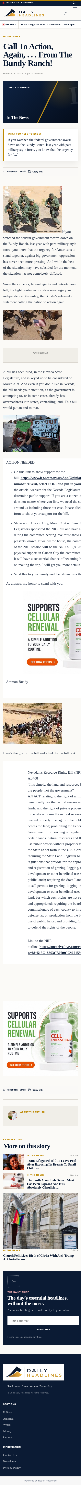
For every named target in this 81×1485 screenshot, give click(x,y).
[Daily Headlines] (24, 13)
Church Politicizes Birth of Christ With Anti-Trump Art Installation (38, 1257)
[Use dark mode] (74, 3)
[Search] (65, 13)
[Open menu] (74, 13)
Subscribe (43, 1329)
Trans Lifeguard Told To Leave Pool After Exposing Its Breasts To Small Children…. (49, 24)
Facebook (12, 171)
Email (23, 171)
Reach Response (47, 1480)
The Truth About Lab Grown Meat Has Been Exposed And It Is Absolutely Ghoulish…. (50, 1183)
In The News (11, 36)
